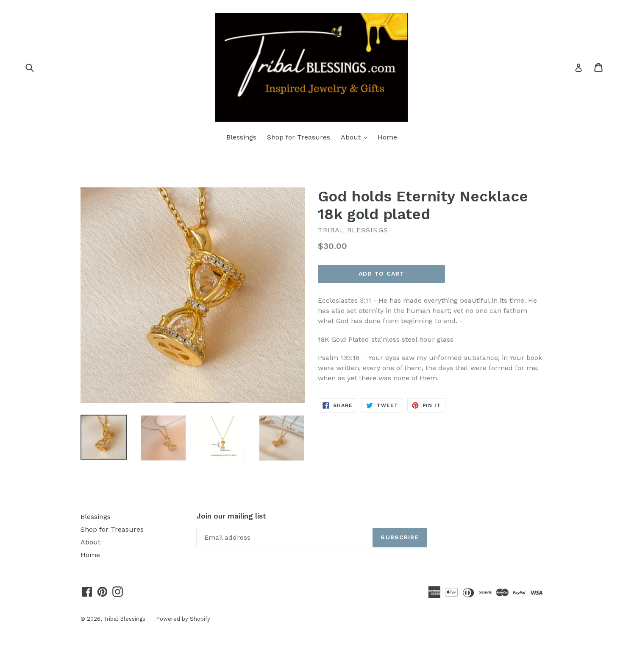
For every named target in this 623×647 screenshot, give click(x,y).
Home (387, 137)
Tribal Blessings (124, 619)
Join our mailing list (231, 516)
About (356, 137)
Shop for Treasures (298, 137)
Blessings (241, 137)
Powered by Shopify (183, 619)
